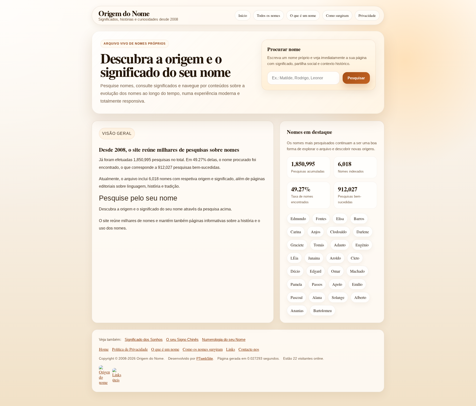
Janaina (314, 258)
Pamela (296, 284)
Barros (359, 218)
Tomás (319, 244)
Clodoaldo (338, 231)
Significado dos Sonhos (144, 339)
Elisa (340, 218)
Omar (335, 271)
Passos (317, 284)
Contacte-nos (248, 349)
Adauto (340, 244)
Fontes (321, 218)
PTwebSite (204, 358)
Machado (357, 271)
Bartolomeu (322, 310)
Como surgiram (337, 15)
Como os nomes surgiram (203, 349)
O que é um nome (303, 15)
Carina (296, 231)
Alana (317, 297)
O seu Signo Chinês (182, 339)
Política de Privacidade (130, 349)
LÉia (294, 258)
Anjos (315, 231)
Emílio (357, 284)
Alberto (360, 297)
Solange (338, 297)
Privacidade (367, 15)
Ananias (297, 310)
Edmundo (298, 218)
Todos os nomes (268, 15)
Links (230, 349)
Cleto (355, 258)
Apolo (337, 284)
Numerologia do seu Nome (223, 339)
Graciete (297, 244)
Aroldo (335, 258)
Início (242, 15)
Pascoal (296, 297)
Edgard (315, 271)
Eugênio (362, 244)
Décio (295, 271)
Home (104, 349)
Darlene (363, 231)
